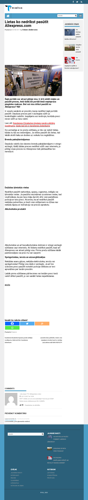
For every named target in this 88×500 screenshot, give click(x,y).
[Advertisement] (33, 48)
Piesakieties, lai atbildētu (32, 405)
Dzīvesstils (15, 483)
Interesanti (15, 475)
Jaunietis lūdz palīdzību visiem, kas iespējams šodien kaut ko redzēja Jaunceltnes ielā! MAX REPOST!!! (51, 340)
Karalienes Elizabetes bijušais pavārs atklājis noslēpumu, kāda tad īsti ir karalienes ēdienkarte (18, 340)
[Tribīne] (8, 15)
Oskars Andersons (30, 30)
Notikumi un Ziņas (17, 485)
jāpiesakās (21, 421)
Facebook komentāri (23, 419)
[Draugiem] (42, 323)
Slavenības (15, 480)
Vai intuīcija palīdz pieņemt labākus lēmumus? (57, 439)
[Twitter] (27, 323)
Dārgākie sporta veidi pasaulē (59, 450)
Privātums (51, 478)
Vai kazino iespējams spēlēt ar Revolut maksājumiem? (57, 460)
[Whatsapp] (12, 328)
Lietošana (51, 473)
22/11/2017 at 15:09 (27, 396)
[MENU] (80, 15)
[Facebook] (12, 323)
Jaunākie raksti (16, 473)
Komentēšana (52, 475)
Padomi (14, 332)
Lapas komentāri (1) (10, 419)
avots (7, 284)
